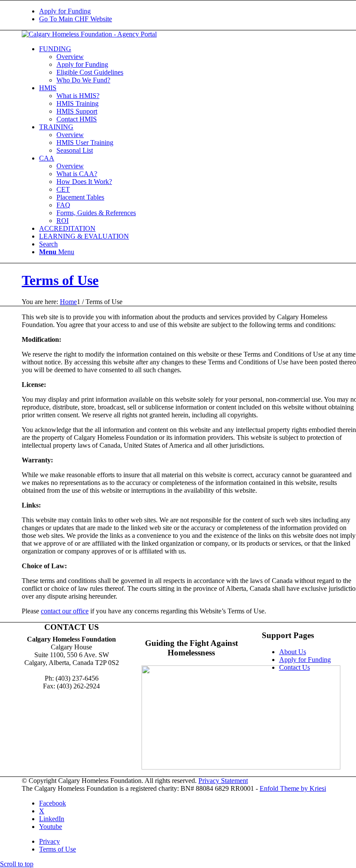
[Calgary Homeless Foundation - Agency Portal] (89, 34)
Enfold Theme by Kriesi (293, 788)
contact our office (65, 611)
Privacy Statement (223, 780)
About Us (292, 651)
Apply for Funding (65, 11)
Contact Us (294, 667)
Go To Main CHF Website (75, 19)
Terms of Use (60, 280)
